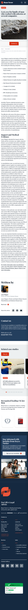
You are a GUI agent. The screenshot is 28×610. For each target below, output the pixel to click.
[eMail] (3, 565)
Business (4, 545)
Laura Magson (4, 294)
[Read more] (12, 373)
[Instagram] (21, 565)
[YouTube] (7, 565)
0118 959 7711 (6, 335)
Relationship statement (21, 553)
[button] (13, 310)
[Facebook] (17, 565)
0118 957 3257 (5, 535)
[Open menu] (25, 2)
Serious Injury (5, 549)
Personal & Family (6, 547)
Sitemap (18, 551)
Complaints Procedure (21, 547)
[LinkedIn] (12, 565)
